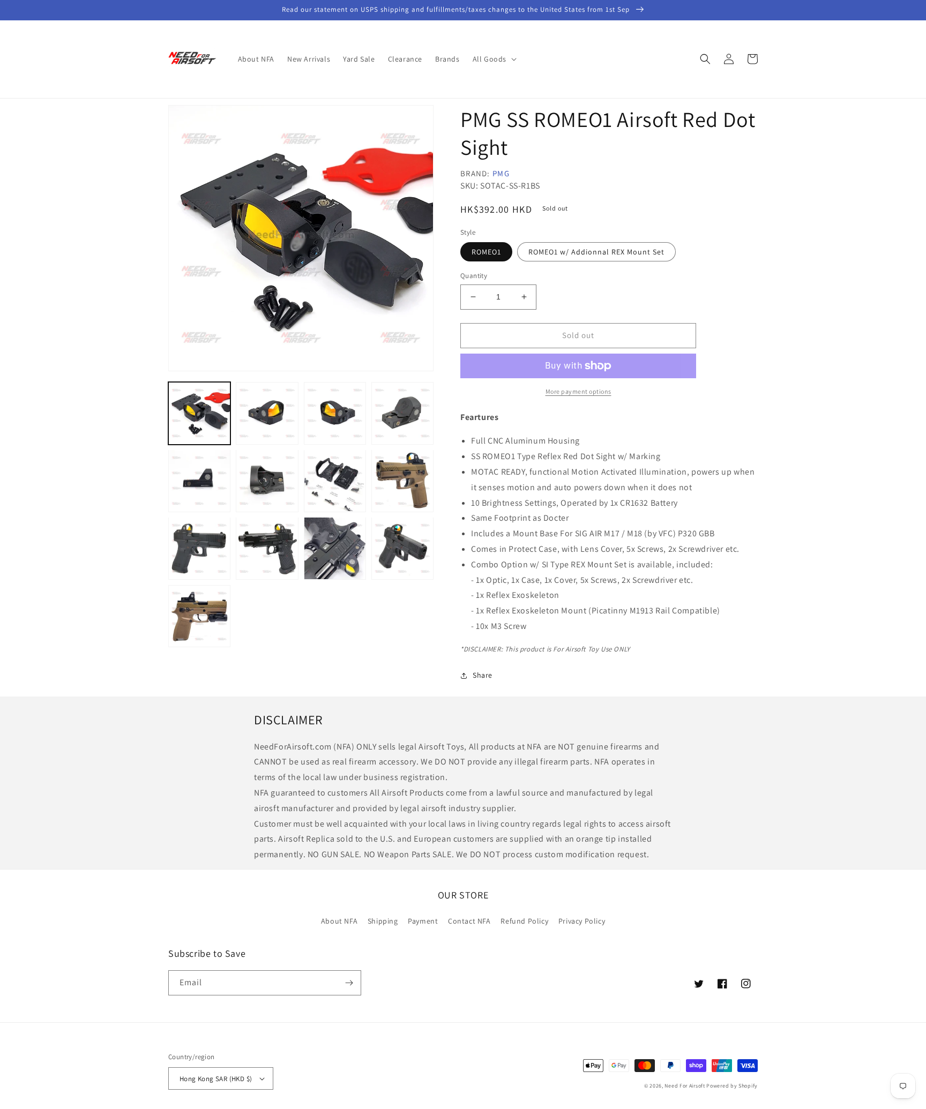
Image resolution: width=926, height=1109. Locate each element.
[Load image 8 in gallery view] (335, 480)
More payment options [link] (578, 391)
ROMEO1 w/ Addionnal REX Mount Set (596, 252)
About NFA (339, 921)
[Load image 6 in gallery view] (199, 480)
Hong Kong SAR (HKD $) (216, 1078)
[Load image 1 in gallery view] (199, 413)
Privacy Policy (581, 921)
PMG (501, 173)
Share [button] (482, 675)
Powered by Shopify (732, 1085)
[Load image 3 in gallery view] (335, 413)
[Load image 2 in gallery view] (267, 413)
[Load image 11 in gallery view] (267, 548)
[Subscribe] (349, 982)
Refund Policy (524, 921)
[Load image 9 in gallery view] (402, 480)
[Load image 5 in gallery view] (402, 413)
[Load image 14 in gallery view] (199, 616)
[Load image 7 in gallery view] (267, 480)
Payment (423, 921)
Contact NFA (469, 921)
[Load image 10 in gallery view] (199, 548)
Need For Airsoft (684, 1085)
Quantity (473, 275)
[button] (493, 59)
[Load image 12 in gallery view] (335, 548)
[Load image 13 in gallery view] (402, 548)
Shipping (383, 921)
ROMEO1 (486, 252)
